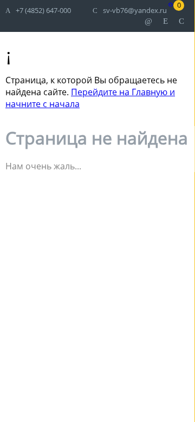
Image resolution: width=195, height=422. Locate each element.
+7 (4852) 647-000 (43, 10)
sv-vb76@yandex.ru (135, 10)
